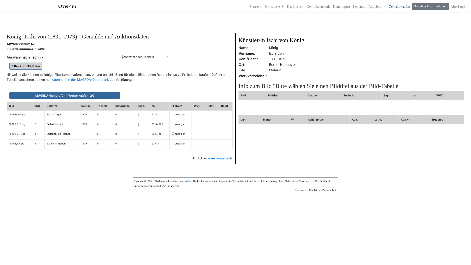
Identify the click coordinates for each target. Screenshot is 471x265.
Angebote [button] (375, 6)
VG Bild (188, 181)
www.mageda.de (220, 158)
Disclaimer (315, 190)
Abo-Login (459, 6)
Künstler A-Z (274, 6)
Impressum (301, 190)
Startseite (255, 6)
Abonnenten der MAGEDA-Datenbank (80, 80)
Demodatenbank (318, 6)
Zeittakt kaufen (399, 6)
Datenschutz (330, 190)
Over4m (67, 6)
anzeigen (180, 114)
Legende (359, 6)
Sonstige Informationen (430, 6)
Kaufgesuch (295, 6)
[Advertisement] (235, 22)
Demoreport (341, 6)
